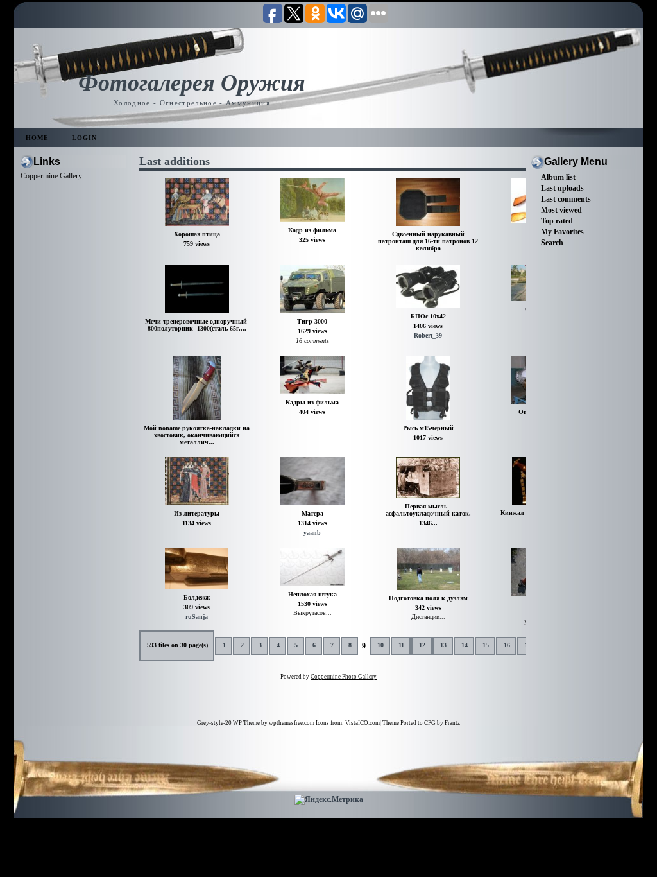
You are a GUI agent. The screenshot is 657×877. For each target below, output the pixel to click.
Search (552, 242)
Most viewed (561, 209)
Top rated (557, 220)
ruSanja (196, 616)
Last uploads (562, 188)
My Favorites (562, 231)
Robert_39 (428, 335)
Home (37, 137)
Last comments (566, 199)
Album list (558, 177)
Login (84, 137)
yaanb (312, 532)
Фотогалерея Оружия (191, 83)
